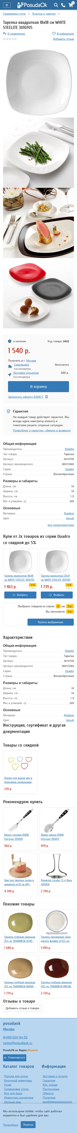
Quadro (69, 469)
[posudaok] (32, 5)
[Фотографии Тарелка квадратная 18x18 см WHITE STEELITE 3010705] (38, 82)
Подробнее (10, 1125)
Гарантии (49, 1080)
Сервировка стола (16, 1089)
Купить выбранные (50, 622)
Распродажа (51, 1089)
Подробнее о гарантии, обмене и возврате (42, 430)
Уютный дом (12, 1102)
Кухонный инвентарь (18, 1080)
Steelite (69, 449)
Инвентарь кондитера (18, 1097)
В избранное (65, 33)
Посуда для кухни (16, 1076)
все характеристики (61, 525)
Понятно (28, 1124)
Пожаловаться (16, 1057)
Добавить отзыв (63, 39)
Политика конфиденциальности (57, 1099)
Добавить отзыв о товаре (22, 1008)
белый (70, 518)
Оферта (48, 1093)
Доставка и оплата (55, 1076)
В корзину (38, 387)
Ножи (7, 1084)
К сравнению (16, 33)
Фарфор (69, 513)
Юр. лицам (50, 1084)
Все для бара (13, 1093)
